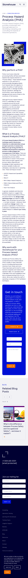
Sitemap (4, 547)
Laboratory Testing (7, 513)
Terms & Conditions (7, 550)
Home (4, 13)
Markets (4, 526)
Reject (17, 567)
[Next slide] (9, 397)
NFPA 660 (4, 530)
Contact (4, 544)
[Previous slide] (4, 397)
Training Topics (6, 520)
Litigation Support (7, 523)
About (4, 540)
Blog (3, 534)
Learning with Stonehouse (9, 516)
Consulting (5, 510)
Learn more (8, 567)
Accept (7, 572)
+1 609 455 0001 (9, 461)
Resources (5, 537)
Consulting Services (13, 13)
